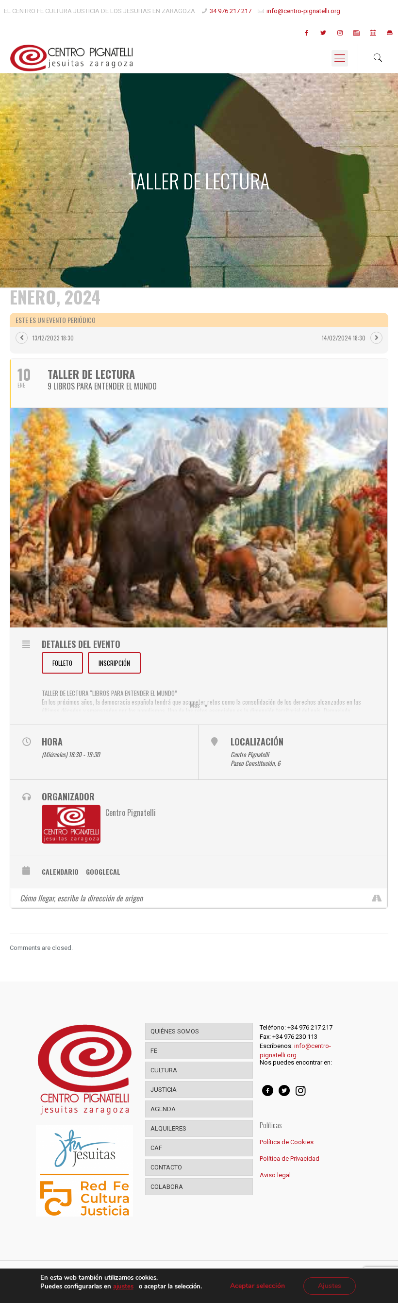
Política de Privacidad (289, 1158)
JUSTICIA (163, 1089)
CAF (156, 1147)
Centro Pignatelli (130, 812)
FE (153, 1050)
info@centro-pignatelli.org (303, 11)
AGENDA (163, 1109)
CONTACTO (166, 1167)
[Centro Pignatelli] (71, 58)
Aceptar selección (257, 1285)
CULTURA (163, 1070)
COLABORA (166, 1186)
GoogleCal (103, 871)
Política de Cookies (287, 1142)
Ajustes (329, 1285)
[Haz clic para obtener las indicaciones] (376, 898)
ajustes (123, 1286)
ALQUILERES (168, 1128)
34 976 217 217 (230, 11)
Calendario (60, 871)
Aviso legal (275, 1175)
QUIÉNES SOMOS (174, 1031)
